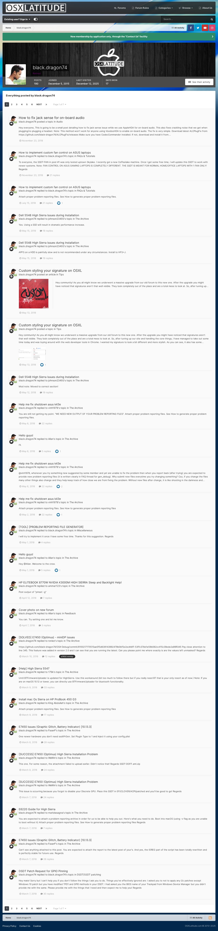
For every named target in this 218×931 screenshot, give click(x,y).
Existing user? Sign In (16, 19)
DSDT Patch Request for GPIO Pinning (43, 871)
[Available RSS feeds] (210, 917)
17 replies (48, 714)
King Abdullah (56, 702)
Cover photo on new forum (36, 610)
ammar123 (54, 585)
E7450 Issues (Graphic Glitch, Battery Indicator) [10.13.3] (55, 726)
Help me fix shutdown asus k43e (40, 404)
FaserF (52, 730)
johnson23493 (56, 218)
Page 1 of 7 (59, 104)
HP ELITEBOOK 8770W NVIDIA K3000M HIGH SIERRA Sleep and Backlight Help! (70, 582)
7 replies (47, 598)
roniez (51, 640)
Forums (121, 7)
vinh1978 (53, 407)
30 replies (48, 893)
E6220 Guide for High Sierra (37, 809)
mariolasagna (55, 812)
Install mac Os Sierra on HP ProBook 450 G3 (47, 699)
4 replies (45, 542)
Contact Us (24, 926)
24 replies (48, 769)
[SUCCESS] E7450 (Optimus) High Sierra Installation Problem (58, 754)
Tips (61, 274)
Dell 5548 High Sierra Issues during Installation (49, 215)
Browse (186, 7)
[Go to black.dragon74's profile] (13, 119)
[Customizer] (35, 19)
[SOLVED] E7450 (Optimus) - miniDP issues (47, 637)
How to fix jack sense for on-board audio (51, 118)
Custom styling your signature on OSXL (50, 271)
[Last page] (46, 104)
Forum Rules (142, 7)
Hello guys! (26, 435)
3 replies (46, 625)
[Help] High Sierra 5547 (34, 668)
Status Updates (196, 19)
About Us (207, 7)
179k (51, 671)
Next (39, 104)
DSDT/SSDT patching (89, 874)
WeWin (52, 757)
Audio (59, 121)
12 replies (49, 656)
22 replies (46, 423)
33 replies (48, 687)
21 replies (54, 175)
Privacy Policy (9, 926)
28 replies (48, 742)
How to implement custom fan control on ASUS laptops (55, 152)
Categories (164, 7)
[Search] (211, 19)
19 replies (47, 230)
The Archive (82, 218)
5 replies (46, 451)
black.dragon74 (27, 121)
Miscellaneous (84, 530)
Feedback (70, 613)
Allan (50, 438)
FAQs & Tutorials (86, 156)
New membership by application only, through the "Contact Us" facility (109, 36)
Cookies (37, 926)
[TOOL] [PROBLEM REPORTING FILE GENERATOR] (51, 527)
